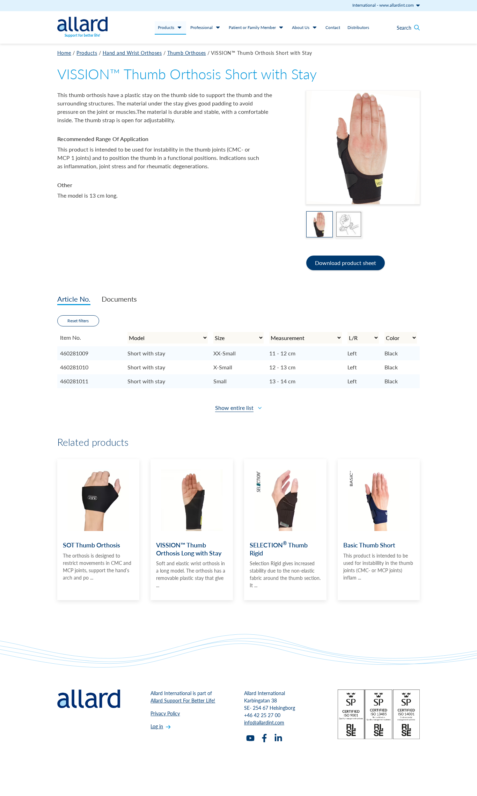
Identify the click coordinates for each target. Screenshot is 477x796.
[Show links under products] (179, 27)
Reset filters (78, 321)
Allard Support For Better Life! (183, 700)
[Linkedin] (278, 738)
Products (166, 27)
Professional (201, 27)
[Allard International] (82, 24)
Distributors (358, 27)
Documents (119, 299)
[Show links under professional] (218, 27)
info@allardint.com (264, 722)
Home (64, 52)
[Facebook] (264, 738)
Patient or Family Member (252, 27)
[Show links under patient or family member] (281, 27)
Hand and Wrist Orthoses (132, 52)
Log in (157, 726)
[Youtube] (250, 738)
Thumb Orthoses (186, 52)
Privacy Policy (165, 713)
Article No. (73, 299)
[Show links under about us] (314, 27)
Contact (332, 27)
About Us (300, 27)
